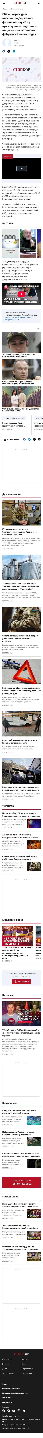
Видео (24, 1359)
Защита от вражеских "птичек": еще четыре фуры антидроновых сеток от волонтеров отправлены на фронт (17, 953)
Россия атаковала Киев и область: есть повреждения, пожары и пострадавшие (21, 1155)
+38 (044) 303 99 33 (21, 1183)
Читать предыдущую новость (14, 418)
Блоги (24, 1364)
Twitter (28, 317)
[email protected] (23, 1428)
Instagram (8, 320)
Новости (5, 1364)
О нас (4, 1384)
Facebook (15, 317)
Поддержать (23, 981)
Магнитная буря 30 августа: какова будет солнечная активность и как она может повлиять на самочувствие (20, 816)
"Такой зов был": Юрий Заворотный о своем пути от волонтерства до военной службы (21, 1033)
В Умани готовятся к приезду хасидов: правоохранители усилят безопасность (20, 788)
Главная (5, 9)
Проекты (5, 1359)
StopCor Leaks (10, 1196)
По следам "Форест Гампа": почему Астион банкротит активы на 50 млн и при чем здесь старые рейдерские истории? (20, 1208)
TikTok (16, 320)
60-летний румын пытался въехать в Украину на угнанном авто (19, 741)
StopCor (17, 41)
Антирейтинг (27, 1373)
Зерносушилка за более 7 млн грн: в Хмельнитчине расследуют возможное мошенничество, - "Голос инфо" (20, 586)
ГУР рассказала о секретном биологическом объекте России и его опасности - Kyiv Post (19, 532)
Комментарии (13, 439)
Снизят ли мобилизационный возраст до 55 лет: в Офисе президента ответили (20, 638)
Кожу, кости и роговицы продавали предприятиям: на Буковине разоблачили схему (19, 1113)
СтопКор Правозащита (11, 1389)
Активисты (6, 1398)
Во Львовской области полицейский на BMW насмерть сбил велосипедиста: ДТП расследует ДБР (21, 691)
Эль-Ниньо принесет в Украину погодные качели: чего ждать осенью (20, 836)
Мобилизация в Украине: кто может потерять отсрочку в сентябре (19, 1133)
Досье (4, 1368)
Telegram (8, 317)
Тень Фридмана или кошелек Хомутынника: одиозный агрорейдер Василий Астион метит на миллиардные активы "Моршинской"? (21, 1229)
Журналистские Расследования (15, 1393)
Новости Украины (17, 9)
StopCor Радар (8, 1373)
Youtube (22, 317)
